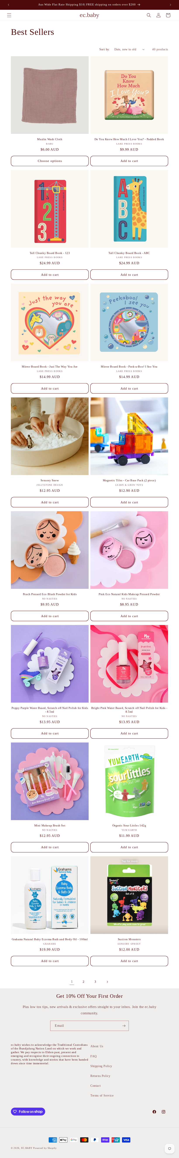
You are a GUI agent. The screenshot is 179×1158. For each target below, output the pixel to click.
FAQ (93, 1056)
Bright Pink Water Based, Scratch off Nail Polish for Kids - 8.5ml (129, 709)
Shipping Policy (101, 1066)
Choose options (50, 161)
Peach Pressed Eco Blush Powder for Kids (50, 594)
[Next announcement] (170, 5)
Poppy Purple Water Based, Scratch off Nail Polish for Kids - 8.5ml (50, 709)
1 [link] (72, 981)
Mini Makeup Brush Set (49, 825)
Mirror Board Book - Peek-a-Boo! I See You (129, 366)
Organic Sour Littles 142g (129, 825)
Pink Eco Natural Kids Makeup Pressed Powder (129, 594)
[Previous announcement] (8, 5)
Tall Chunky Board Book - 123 (50, 253)
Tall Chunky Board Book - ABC (129, 253)
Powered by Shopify (45, 1148)
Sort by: (104, 49)
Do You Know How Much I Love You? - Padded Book (129, 139)
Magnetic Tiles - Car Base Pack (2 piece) (129, 480)
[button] (9, 15)
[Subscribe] (124, 1026)
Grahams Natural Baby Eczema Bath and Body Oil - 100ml (50, 939)
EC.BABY (27, 1148)
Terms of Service (102, 1095)
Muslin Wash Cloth (49, 139)
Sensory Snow (50, 480)
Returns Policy (100, 1076)
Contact (95, 1085)
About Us (96, 1046)
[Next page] (107, 982)
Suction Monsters (129, 939)
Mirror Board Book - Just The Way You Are (50, 366)
